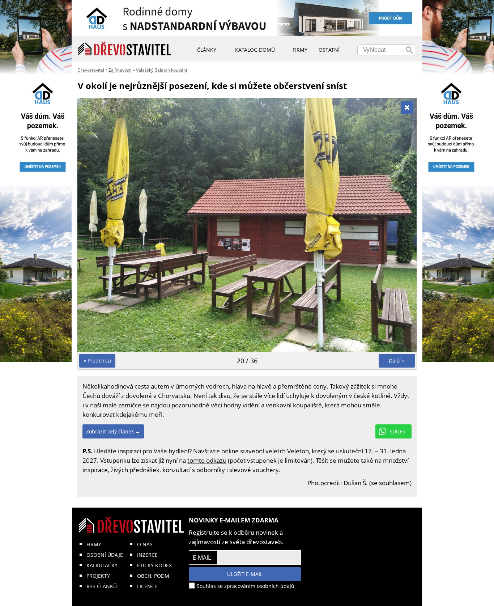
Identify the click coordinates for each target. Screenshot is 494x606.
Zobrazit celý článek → (113, 431)
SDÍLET (397, 431)
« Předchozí (97, 360)
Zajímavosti (120, 70)
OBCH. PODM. (154, 575)
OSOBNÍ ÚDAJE (104, 554)
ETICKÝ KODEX (154, 565)
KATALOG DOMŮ (255, 49)
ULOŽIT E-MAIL (245, 574)
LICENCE (147, 586)
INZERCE (147, 554)
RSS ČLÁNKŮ (101, 586)
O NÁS (145, 544)
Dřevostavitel (90, 70)
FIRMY (93, 544)
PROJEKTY (98, 575)
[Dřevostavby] (124, 49)
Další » (397, 360)
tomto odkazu (206, 460)
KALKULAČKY (102, 565)
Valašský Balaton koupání (161, 70)
